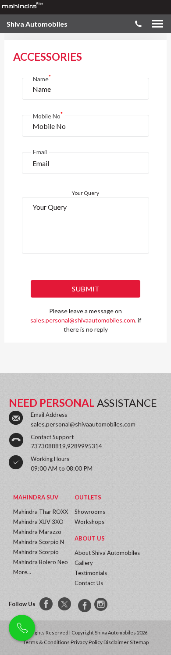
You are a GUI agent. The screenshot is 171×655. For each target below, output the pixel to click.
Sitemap (139, 642)
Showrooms (90, 511)
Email (40, 152)
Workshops (89, 521)
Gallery (84, 562)
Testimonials (91, 572)
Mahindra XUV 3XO (38, 521)
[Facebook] (46, 604)
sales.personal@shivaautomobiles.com (83, 424)
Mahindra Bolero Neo (40, 561)
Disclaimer (116, 642)
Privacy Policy (87, 642)
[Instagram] (101, 604)
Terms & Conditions (46, 642)
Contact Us (89, 582)
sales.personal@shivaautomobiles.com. (83, 320)
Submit (86, 288)
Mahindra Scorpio (36, 551)
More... (22, 571)
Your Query (85, 193)
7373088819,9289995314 (66, 446)
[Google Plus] (83, 604)
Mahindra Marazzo (37, 531)
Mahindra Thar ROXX (40, 511)
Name (42, 78)
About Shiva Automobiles (107, 552)
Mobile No (48, 115)
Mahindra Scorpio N (38, 541)
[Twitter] (64, 604)
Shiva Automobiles (37, 24)
